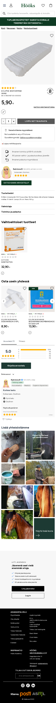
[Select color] (3, 112)
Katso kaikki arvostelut (16, 183)
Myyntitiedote (15, 615)
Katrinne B (18, 169)
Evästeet (13, 643)
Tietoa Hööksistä (16, 631)
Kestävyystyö (15, 623)
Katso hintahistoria (44, 107)
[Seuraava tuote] (52, 301)
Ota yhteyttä (15, 619)
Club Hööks (34, 637)
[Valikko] (4, 5)
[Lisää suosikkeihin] (51, 35)
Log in (28, 596)
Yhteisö (22, 341)
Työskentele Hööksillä (18, 635)
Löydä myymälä (35, 615)
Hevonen (11, 28)
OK (38, 675)
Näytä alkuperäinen (10, 408)
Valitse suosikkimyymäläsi (31, 137)
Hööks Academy (16, 653)
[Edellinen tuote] (3, 301)
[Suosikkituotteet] (43, 5)
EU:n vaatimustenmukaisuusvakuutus (38, 620)
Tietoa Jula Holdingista (37, 629)
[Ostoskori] (50, 5)
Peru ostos (33, 641)
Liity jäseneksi (28, 589)
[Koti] (28, 5)
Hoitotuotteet (30, 28)
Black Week (34, 633)
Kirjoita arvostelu (16, 365)
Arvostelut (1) (9, 341)
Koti (3, 28)
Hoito (19, 28)
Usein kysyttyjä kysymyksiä (35, 625)
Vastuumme (15, 627)
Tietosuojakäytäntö (17, 639)
